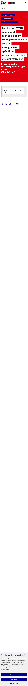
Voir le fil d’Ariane (5, 8)
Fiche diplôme (7, 18)
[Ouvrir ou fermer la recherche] (23, 2)
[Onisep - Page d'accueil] (11, 3)
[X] (13, 103)
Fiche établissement (9, 15)
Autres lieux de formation (10, 22)
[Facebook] (17, 103)
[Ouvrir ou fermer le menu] (26, 2)
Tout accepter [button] (14, 675)
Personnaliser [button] (14, 683)
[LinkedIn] (9, 103)
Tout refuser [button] (14, 679)
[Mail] (6, 103)
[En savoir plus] (5, 93)
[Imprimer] (2, 103)
